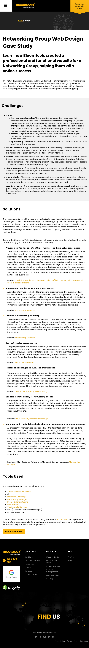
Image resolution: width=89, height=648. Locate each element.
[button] (14, 531)
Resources (29, 564)
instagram (53, 637)
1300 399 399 (12, 560)
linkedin (48, 637)
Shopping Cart (52, 575)
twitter (36, 637)
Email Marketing (53, 566)
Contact (28, 571)
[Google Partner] (12, 574)
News (70, 560)
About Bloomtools (32, 560)
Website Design (53, 557)
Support (28, 567)
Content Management (52, 571)
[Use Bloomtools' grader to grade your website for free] (79, 7)
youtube (44, 637)
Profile (71, 557)
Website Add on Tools (53, 561)
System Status (31, 574)
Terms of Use (72, 641)
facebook (40, 637)
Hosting (49, 579)
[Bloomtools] (25, 5)
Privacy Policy (60, 641)
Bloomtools (51, 632)
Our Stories (29, 557)
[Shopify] (12, 587)
